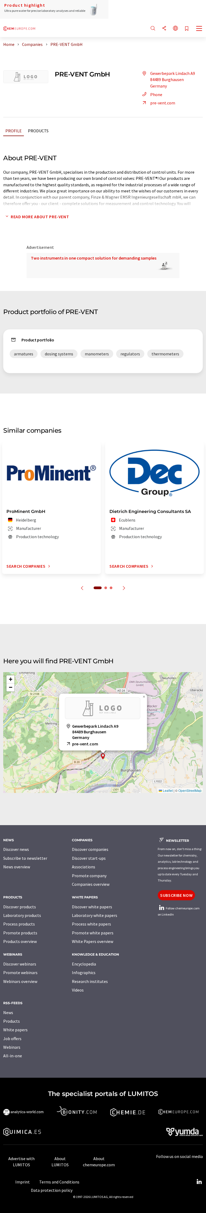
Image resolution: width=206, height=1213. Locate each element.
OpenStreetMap (189, 790)
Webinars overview (20, 981)
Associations (83, 866)
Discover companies (90, 849)
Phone (156, 94)
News (8, 1012)
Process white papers (91, 924)
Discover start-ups (89, 858)
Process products (19, 924)
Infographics (83, 972)
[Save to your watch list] (186, 29)
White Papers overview (92, 941)
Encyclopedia (84, 964)
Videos (78, 990)
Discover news (16, 849)
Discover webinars (19, 964)
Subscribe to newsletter (25, 858)
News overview (16, 866)
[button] (103, 756)
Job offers (12, 1038)
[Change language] (175, 29)
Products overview (20, 941)
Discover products (19, 906)
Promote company (89, 875)
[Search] (153, 29)
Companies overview (90, 884)
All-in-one (12, 1055)
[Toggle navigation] (199, 29)
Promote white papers (92, 932)
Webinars (11, 1047)
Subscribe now (176, 895)
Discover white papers (92, 906)
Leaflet (167, 790)
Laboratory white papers (94, 915)
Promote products (20, 932)
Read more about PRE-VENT (40, 216)
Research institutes (90, 981)
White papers (15, 1029)
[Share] (164, 29)
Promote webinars (20, 972)
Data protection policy (51, 1190)
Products (38, 130)
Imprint (22, 1182)
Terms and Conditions (59, 1182)
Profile (13, 130)
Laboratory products (22, 915)
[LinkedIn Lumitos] (199, 1182)
